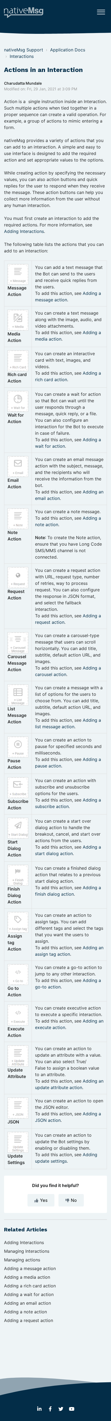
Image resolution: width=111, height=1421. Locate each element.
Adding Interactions (24, 231)
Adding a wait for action (29, 1294)
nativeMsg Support (23, 49)
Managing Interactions (26, 1251)
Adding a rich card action (30, 1285)
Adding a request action (28, 1320)
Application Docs (67, 49)
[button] (101, 10)
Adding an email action (27, 1303)
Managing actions (22, 1259)
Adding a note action (25, 1311)
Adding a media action (27, 1277)
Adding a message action (30, 1268)
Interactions (22, 56)
